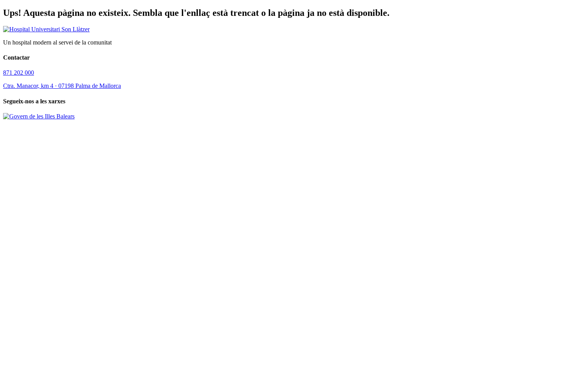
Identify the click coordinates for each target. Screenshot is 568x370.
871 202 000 (18, 72)
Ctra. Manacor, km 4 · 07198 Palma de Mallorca (62, 85)
